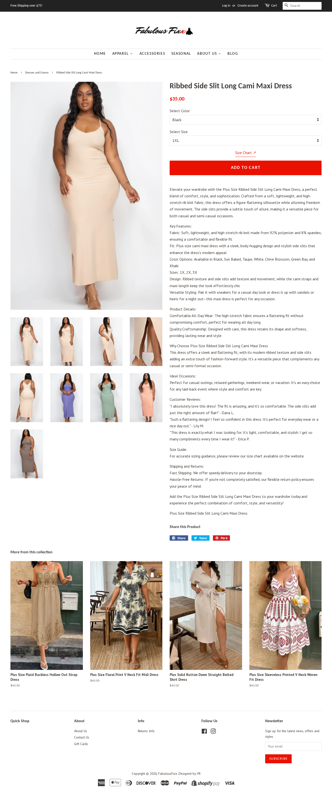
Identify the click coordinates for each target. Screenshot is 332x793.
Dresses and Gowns (37, 72)
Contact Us (81, 737)
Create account (247, 6)
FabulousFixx (167, 773)
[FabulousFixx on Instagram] (213, 732)
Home (100, 54)
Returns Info (146, 731)
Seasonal (181, 54)
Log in (226, 6)
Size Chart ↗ (245, 152)
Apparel (121, 54)
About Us (207, 54)
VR (199, 773)
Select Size (179, 131)
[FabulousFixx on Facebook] (204, 732)
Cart (274, 6)
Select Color (180, 110)
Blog (232, 54)
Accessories (152, 54)
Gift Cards (81, 744)
